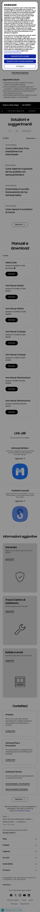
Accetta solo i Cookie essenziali (20, 61)
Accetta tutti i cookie (20, 56)
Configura (20, 66)
